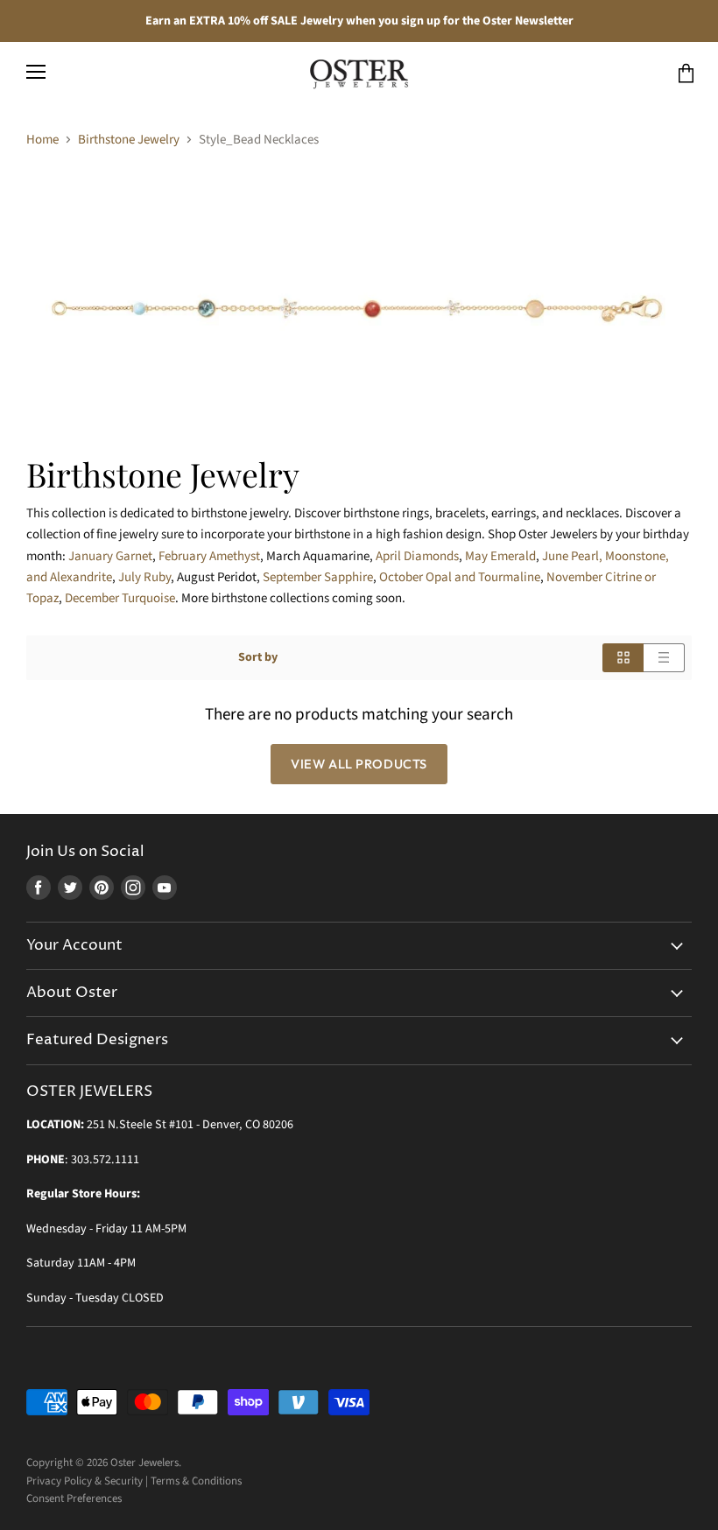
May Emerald (500, 556)
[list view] (664, 657)
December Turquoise (120, 598)
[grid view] (623, 657)
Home (42, 139)
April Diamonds (417, 556)
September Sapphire (318, 577)
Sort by (258, 657)
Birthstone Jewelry (129, 139)
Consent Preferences (74, 1498)
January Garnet (110, 556)
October (459, 577)
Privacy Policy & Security (84, 1481)
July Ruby (144, 577)
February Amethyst (209, 556)
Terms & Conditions (196, 1481)
